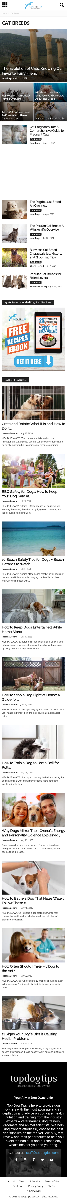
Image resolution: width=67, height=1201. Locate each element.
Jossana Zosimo (9, 433)
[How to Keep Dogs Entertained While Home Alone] (33, 606)
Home (4, 13)
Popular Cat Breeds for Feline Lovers (45, 276)
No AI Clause (34, 1190)
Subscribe (35, 1181)
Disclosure (18, 1186)
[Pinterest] (34, 1160)
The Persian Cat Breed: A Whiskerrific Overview (47, 227)
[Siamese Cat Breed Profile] (50, 113)
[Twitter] (42, 1160)
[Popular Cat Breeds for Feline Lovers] (14, 281)
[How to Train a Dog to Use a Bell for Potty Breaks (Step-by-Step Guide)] (33, 742)
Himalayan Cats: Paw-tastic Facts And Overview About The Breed (49, 95)
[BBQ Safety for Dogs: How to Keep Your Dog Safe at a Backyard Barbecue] (33, 471)
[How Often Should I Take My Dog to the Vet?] (33, 945)
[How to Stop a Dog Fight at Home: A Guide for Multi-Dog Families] (33, 674)
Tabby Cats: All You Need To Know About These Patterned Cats (16, 115)
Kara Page (7, 78)
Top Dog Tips (17, 1105)
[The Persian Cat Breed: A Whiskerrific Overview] (14, 233)
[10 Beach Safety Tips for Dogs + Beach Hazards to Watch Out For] (33, 538)
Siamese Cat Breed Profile (50, 118)
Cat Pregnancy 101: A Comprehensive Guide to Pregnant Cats (47, 130)
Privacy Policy (35, 1186)
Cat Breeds (36, 139)
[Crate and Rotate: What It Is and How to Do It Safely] (33, 403)
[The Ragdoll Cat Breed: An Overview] (14, 209)
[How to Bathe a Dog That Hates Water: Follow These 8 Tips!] (33, 878)
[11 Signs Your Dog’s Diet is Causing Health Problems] (33, 1013)
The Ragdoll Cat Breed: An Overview (45, 203)
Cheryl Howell (37, 265)
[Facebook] (16, 1160)
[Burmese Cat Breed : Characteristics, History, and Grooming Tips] (14, 257)
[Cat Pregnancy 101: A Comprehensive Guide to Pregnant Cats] (14, 134)
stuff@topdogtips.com (42, 1153)
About (11, 1181)
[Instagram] (25, 1160)
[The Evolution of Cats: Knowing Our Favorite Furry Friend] (33, 55)
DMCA (51, 1186)
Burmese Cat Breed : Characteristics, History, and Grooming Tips (46, 253)
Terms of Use (52, 1181)
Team (22, 1181)
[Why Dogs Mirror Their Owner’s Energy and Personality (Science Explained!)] (33, 810)
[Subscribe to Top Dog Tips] (33, 339)
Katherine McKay (38, 286)
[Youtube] (51, 1160)
